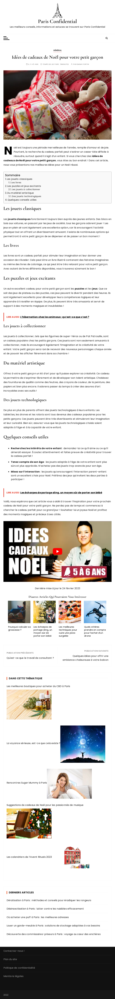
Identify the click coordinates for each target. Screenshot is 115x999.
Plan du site (10, 959)
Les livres (16, 182)
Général (57, 50)
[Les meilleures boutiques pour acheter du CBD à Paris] (29, 703)
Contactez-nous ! (14, 951)
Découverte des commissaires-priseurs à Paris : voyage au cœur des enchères (54, 934)
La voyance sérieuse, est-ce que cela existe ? (33, 743)
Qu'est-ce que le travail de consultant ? (30, 658)
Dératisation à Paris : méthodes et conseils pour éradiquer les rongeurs (49, 900)
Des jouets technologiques (26, 196)
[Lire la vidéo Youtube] (57, 551)
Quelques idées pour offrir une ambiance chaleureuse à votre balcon (85, 658)
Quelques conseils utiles (22, 199)
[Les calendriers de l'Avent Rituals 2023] (74, 857)
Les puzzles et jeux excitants (24, 186)
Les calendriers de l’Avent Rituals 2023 (29, 857)
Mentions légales (13, 976)
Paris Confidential (57, 21)
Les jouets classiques (19, 179)
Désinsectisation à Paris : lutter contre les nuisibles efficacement (45, 908)
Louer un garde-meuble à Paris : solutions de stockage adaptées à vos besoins (53, 925)
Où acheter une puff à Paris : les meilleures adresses (38, 917)
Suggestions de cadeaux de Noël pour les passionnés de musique (45, 805)
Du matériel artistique (20, 193)
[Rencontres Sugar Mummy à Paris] (69, 783)
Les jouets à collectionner (26, 189)
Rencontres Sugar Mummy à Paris (27, 783)
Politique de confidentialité (19, 968)
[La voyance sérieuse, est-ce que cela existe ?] (82, 743)
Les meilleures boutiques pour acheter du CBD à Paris (38, 686)
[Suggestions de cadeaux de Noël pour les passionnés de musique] (29, 822)
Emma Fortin (83, 64)
